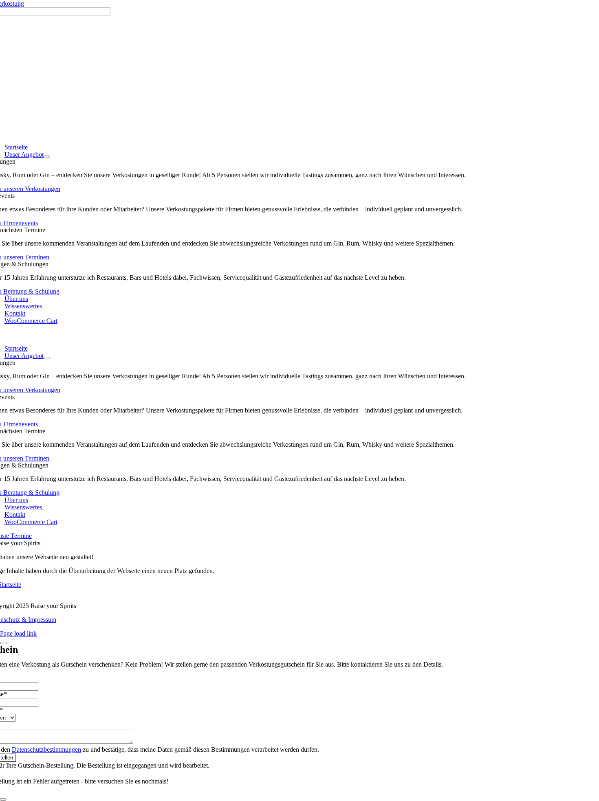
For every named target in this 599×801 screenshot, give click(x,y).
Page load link (18, 633)
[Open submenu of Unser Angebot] (47, 157)
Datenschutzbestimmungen (46, 749)
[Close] (3, 643)
